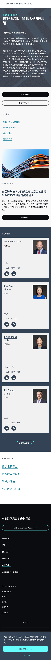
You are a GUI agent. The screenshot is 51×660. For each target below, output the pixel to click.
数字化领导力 (10, 466)
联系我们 (5, 602)
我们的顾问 (6, 558)
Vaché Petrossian (13, 242)
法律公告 (5, 612)
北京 (6, 367)
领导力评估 (8, 481)
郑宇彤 (7, 393)
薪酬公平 (5, 596)
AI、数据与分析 (11, 489)
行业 (4, 545)
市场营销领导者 (9, 127)
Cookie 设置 (25, 655)
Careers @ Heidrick (10, 572)
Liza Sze (8, 286)
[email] (13, 273)
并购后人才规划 (11, 474)
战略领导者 (7, 138)
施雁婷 (7, 289)
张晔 (6, 340)
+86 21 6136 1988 (12, 268)
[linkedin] (6, 273)
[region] (25, 646)
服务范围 (5, 538)
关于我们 (5, 551)
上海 (6, 263)
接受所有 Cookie (25, 649)
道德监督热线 (6, 591)
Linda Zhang (10, 337)
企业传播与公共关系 (11, 121)
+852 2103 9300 (11, 319)
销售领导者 (7, 133)
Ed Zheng (9, 390)
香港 (6, 313)
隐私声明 (5, 607)
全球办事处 (6, 565)
